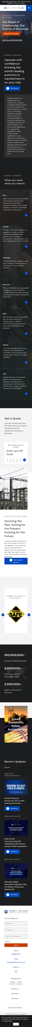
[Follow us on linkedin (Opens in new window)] (16, 971)
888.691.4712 (16, 954)
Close (16, 1024)
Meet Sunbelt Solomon (18, 561)
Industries (15, 998)
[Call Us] (19, 8)
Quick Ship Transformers (9, 1)
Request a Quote (11, 33)
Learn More (15, 994)
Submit (16, 945)
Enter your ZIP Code (15, 452)
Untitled (7, 941)
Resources (15, 989)
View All (7, 767)
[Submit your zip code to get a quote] (24, 459)
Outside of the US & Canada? (17, 446)
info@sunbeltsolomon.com (16, 962)
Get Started (14, 88)
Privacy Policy (8, 1021)
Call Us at (12, 40)
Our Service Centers (15, 1008)
